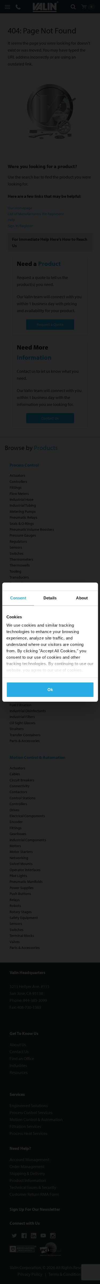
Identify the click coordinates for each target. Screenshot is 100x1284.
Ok (50, 689)
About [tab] (82, 598)
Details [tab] (50, 598)
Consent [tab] (18, 598)
